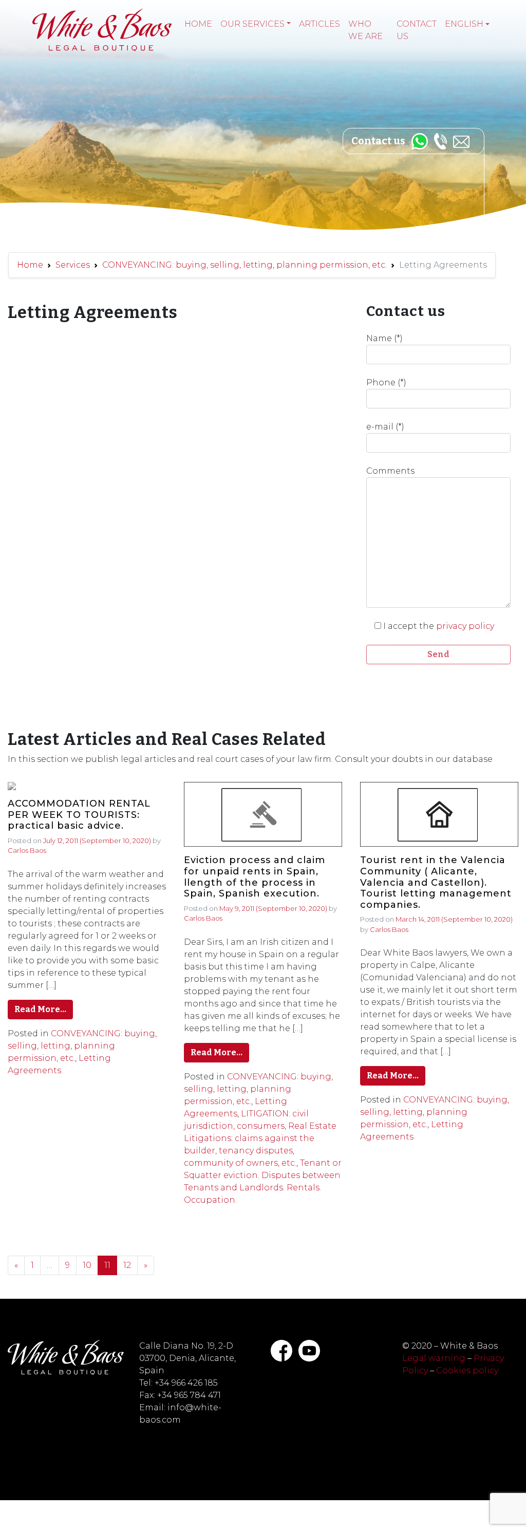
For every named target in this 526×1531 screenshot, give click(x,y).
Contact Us (417, 30)
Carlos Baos (27, 850)
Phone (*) (386, 382)
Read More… (40, 1009)
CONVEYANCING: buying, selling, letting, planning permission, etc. (244, 265)
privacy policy (465, 626)
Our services (252, 24)
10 (87, 1265)
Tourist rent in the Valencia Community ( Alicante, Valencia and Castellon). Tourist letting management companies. (436, 882)
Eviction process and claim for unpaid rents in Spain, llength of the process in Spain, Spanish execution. (254, 877)
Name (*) (384, 338)
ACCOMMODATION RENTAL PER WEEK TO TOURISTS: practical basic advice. (79, 814)
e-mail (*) (385, 427)
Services (72, 265)
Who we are (365, 30)
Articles (319, 24)
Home (198, 24)
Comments (390, 471)
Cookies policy (467, 1370)
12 (127, 1265)
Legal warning (433, 1358)
